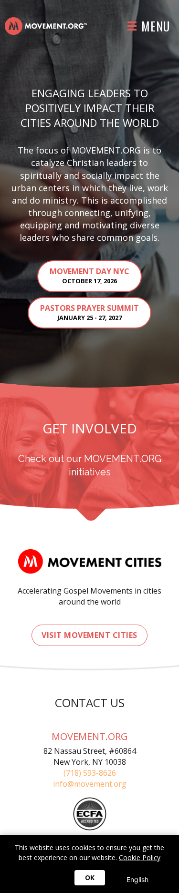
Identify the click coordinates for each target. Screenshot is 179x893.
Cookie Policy (139, 857)
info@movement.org (89, 784)
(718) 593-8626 (89, 773)
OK (90, 877)
